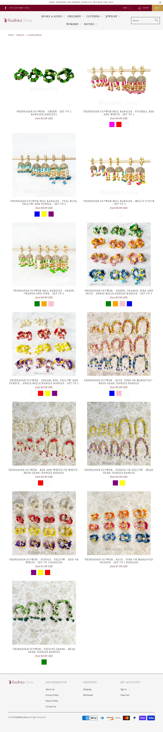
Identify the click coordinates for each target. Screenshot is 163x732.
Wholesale (88, 695)
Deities (89, 24)
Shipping (87, 689)
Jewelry (112, 16)
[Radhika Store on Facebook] (5, 8)
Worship (72, 24)
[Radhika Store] (18, 20)
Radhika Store (21, 717)
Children (74, 16)
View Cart (124, 695)
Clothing (93, 16)
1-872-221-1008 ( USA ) (19, 8)
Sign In (123, 689)
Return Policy (52, 700)
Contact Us (51, 706)
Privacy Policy (52, 695)
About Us (50, 689)
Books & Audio (51, 16)
